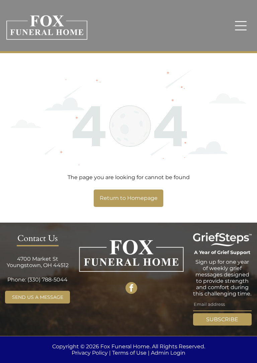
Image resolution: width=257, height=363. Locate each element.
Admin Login (168, 353)
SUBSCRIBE (222, 319)
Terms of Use (129, 353)
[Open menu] (241, 25)
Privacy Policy (90, 353)
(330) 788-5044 (47, 279)
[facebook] (131, 288)
